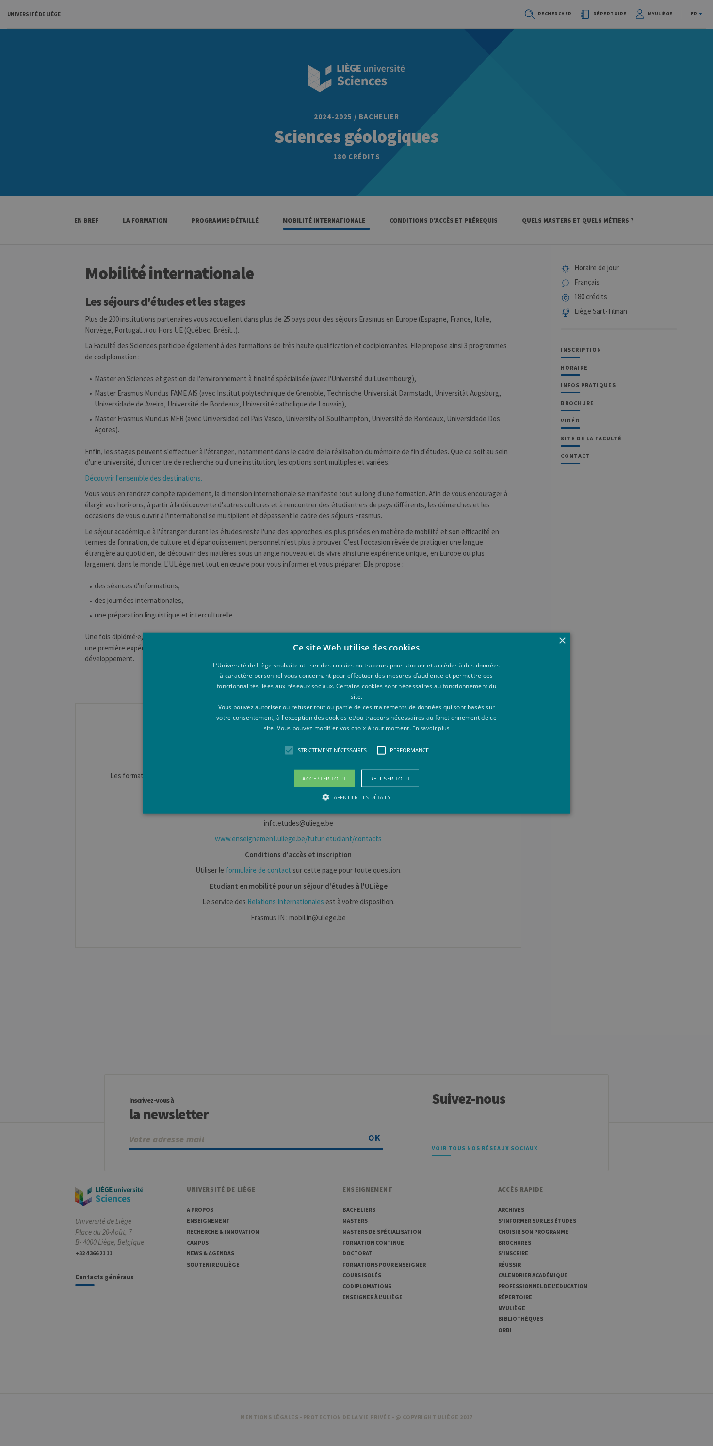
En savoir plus (430, 727)
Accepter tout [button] (324, 777)
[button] (356, 723)
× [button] (562, 640)
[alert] (356, 723)
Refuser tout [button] (390, 777)
